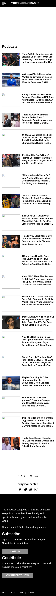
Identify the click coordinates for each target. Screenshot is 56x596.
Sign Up (15, 551)
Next (36, 476)
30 (31, 476)
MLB (13, 593)
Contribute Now (17, 575)
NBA (4, 593)
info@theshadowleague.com (30, 527)
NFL (21, 593)
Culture (31, 593)
